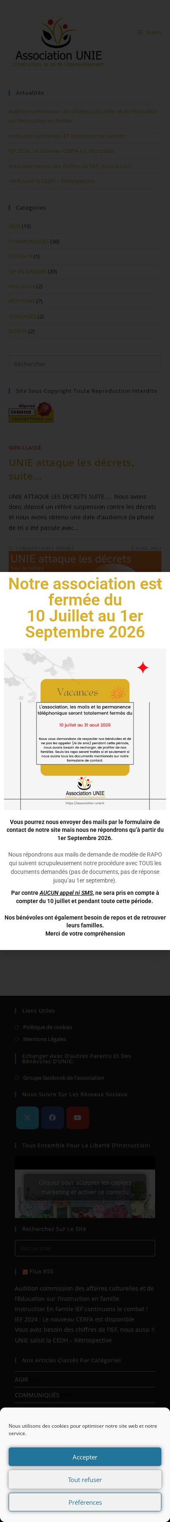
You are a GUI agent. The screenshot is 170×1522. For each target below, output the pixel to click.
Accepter (85, 1457)
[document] (85, 761)
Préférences (85, 1502)
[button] (159, 583)
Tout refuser (85, 1479)
